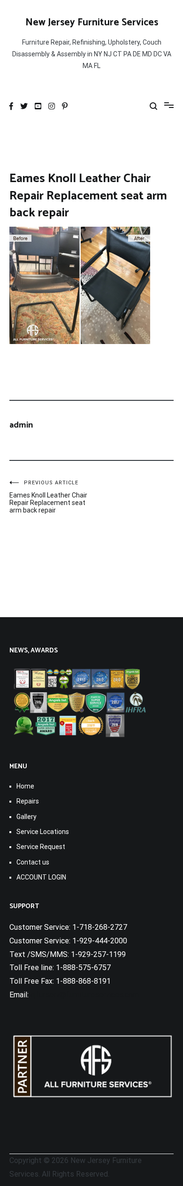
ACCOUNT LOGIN (41, 877)
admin (21, 425)
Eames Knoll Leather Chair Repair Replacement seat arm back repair (48, 497)
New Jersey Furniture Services (91, 23)
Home (25, 786)
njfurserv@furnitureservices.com (84, 994)
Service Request (40, 846)
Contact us (32, 862)
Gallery (26, 816)
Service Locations (42, 831)
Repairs (27, 801)
